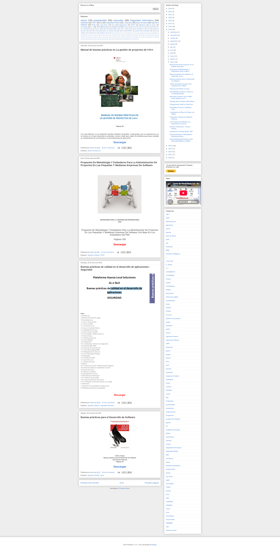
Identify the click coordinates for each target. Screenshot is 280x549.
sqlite (117, 31)
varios (84, 20)
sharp (90, 33)
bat (101, 35)
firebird (150, 35)
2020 (170, 17)
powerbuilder (100, 20)
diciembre (173, 32)
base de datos (141, 23)
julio (171, 47)
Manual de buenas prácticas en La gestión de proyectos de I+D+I (117, 49)
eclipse (136, 35)
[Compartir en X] (127, 148)
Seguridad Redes (113, 23)
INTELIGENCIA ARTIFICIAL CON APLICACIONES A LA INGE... (181, 140)
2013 (170, 149)
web (123, 31)
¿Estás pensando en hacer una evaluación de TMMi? (181, 85)
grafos (155, 35)
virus (95, 33)
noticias (142, 37)
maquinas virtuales (125, 37)
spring (110, 39)
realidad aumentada (173, 430)
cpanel (122, 35)
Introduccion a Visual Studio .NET (181, 131)
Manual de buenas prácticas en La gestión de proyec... (182, 65)
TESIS (133, 25)
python (155, 31)
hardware (83, 37)
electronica (143, 35)
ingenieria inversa (92, 37)
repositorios (91, 39)
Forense (135, 33)
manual (118, 27)
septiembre (174, 41)
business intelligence (137, 29)
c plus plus (128, 23)
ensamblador (146, 31)
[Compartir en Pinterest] (131, 148)
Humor (134, 27)
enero (172, 62)
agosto (172, 44)
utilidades (84, 23)
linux (113, 25)
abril (172, 53)
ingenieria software (93, 255)
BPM (118, 33)
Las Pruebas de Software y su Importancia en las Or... (180, 123)
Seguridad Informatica (142, 20)
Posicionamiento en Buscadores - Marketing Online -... (181, 135)
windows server (104, 33)
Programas (126, 27)
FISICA (129, 33)
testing (115, 39)
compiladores (114, 35)
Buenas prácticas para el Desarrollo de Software (108, 417)
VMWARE (154, 33)
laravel (112, 37)
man (117, 37)
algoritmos (142, 25)
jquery (100, 37)
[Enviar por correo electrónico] (122, 148)
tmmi (120, 39)
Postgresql (142, 33)
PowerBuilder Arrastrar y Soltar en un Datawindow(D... (181, 92)
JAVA (98, 27)
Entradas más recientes (90, 483)
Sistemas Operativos (145, 27)
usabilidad (126, 39)
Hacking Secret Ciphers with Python (182, 101)
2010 (170, 158)
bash (96, 35)
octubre (173, 38)
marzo (172, 56)
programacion (122, 25)
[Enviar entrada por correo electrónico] (118, 148)
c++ (92, 27)
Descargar (120, 466)
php (104, 27)
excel (148, 29)
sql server (152, 25)
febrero (173, 59)
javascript (110, 27)
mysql (108, 29)
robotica (83, 33)
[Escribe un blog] (124, 148)
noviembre (174, 35)
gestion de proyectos (94, 151)
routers (98, 39)
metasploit (135, 37)
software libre (116, 29)
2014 (170, 146)
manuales (118, 20)
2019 (170, 20)
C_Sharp (126, 29)
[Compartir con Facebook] (129, 148)
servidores (104, 39)
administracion (84, 35)
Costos (123, 33)
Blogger (154, 544)
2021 (170, 14)
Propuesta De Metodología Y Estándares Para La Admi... (180, 70)
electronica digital (98, 29)
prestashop (149, 37)
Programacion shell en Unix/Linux (181, 104)
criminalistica (129, 35)
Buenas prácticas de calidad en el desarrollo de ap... (181, 75)
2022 (170, 11)
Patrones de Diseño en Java (179, 89)
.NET (94, 23)
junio (172, 50)
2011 (170, 154)
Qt (101, 23)
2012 (170, 151)
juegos (106, 37)
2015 (170, 29)
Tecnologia (84, 27)
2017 (170, 23)
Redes (94, 25)
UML (154, 27)
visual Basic (104, 25)
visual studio (133, 39)
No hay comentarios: (109, 148)
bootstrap (106, 35)
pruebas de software (107, 31)
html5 (90, 31)
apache (137, 31)
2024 (170, 8)
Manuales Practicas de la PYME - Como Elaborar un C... (181, 97)
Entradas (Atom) (124, 488)
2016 (170, 26)
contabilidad (86, 29)
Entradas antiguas (152, 483)
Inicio (122, 483)
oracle (97, 31)
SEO (148, 33)
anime (91, 35)
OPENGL (130, 31)
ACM (113, 33)
